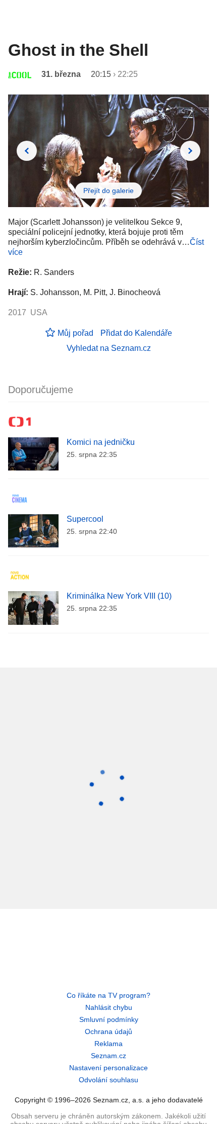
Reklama (108, 1044)
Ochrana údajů (108, 1031)
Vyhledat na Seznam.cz (109, 348)
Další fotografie (190, 151)
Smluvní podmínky (108, 1019)
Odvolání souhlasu (108, 1080)
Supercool (85, 519)
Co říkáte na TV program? (108, 995)
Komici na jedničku (101, 442)
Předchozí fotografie (27, 151)
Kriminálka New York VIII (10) (119, 596)
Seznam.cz (108, 1056)
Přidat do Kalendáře (136, 333)
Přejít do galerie (108, 190)
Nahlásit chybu (108, 1007)
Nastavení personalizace (108, 1068)
